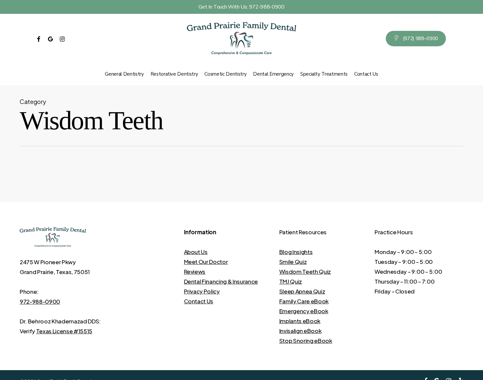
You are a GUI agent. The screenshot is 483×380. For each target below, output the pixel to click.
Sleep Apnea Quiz (302, 291)
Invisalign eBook (300, 330)
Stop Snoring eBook (305, 340)
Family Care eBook (304, 301)
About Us (196, 251)
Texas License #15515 (64, 331)
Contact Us (199, 301)
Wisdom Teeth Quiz (305, 271)
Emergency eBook (303, 311)
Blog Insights (296, 251)
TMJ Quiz (290, 281)
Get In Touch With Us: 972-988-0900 (241, 7)
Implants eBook (299, 320)
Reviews (195, 271)
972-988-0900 (40, 301)
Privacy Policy (202, 291)
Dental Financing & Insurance (221, 281)
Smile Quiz (293, 261)
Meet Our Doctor (206, 261)
